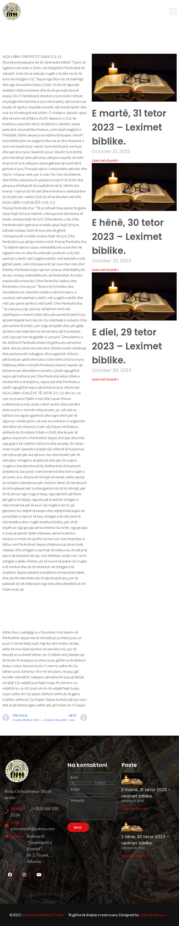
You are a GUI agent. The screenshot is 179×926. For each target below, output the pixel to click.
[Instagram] (24, 874)
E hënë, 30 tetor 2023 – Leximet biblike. (128, 236)
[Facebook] (10, 874)
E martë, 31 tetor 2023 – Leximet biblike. (129, 127)
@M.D (163, 915)
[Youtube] (39, 874)
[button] (173, 11)
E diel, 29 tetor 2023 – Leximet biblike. (127, 346)
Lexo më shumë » (105, 160)
